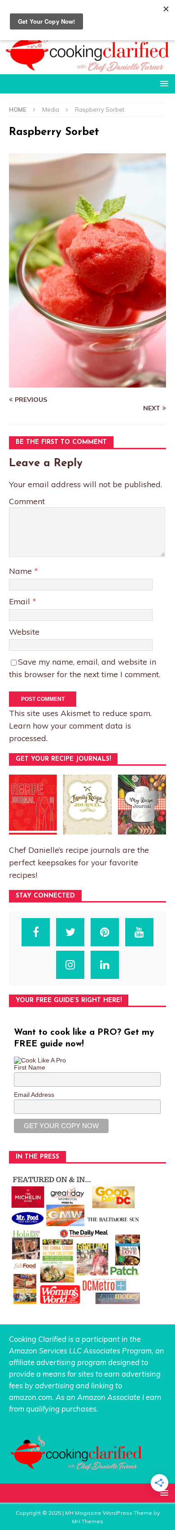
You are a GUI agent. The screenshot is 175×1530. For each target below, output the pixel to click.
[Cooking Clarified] (87, 69)
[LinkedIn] (105, 965)
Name (21, 571)
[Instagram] (70, 965)
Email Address (34, 1094)
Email (20, 601)
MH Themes (87, 1521)
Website (24, 631)
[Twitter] (70, 932)
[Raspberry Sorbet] (87, 383)
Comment (27, 501)
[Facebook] (36, 932)
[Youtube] (139, 932)
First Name (29, 1067)
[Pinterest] (105, 932)
